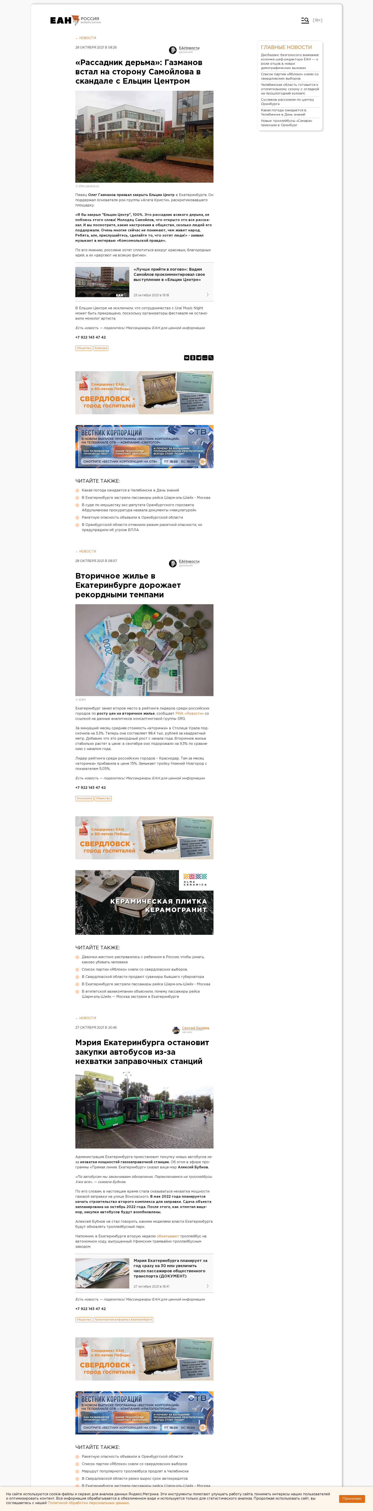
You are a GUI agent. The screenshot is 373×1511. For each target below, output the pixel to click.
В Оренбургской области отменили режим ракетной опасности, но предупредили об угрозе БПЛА (142, 527)
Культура (101, 348)
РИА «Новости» (189, 713)
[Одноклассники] (192, 357)
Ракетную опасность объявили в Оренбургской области (132, 517)
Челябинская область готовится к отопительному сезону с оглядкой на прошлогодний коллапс (290, 89)
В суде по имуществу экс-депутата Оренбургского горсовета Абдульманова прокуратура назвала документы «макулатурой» (139, 508)
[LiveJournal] (210, 357)
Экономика (84, 798)
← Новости (85, 38)
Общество (84, 348)
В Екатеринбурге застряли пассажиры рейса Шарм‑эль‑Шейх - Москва (146, 497)
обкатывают (168, 1236)
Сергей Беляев (195, 1028)
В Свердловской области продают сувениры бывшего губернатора (143, 977)
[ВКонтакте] (186, 357)
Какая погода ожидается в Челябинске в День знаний (130, 490)
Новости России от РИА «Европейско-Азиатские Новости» (65, 20)
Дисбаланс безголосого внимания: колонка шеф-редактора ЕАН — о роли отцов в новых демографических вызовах (290, 61)
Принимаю (352, 1498)
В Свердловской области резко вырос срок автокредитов (135, 1478)
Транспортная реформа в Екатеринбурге (123, 1319)
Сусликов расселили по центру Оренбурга (287, 101)
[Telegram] (198, 357)
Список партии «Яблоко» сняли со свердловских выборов (134, 969)
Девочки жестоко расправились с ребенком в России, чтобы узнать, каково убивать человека (143, 960)
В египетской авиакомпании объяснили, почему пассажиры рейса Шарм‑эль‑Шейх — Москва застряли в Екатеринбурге (141, 994)
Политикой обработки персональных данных (88, 1503)
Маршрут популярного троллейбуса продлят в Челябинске (135, 1471)
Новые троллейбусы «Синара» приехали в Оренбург (286, 123)
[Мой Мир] (204, 357)
